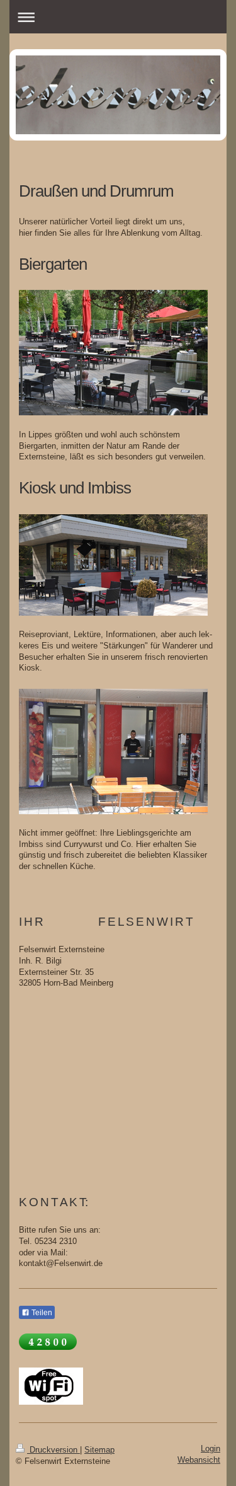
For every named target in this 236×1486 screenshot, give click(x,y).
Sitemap (99, 1450)
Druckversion (53, 1450)
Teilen (41, 1312)
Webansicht (198, 1460)
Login (210, 1448)
